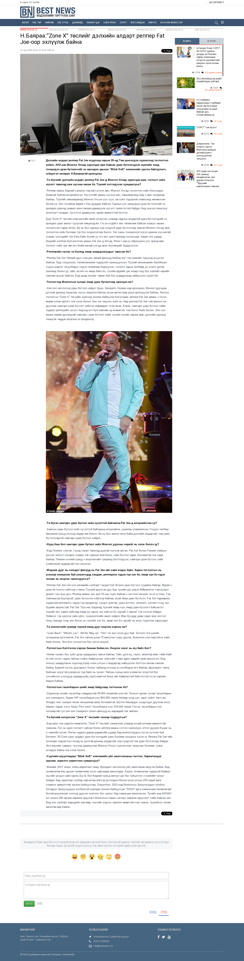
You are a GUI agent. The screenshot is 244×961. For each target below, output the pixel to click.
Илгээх (29, 903)
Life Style (63, 22)
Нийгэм (49, 22)
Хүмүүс (152, 22)
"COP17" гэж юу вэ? (206, 127)
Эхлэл (25, 22)
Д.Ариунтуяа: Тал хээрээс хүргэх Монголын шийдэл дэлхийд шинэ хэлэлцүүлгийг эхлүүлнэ (206, 151)
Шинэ (188, 41)
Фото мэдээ (138, 22)
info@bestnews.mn (103, 946)
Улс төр (36, 22)
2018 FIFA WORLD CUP (171, 22)
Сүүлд (163, 912)
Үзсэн (212, 41)
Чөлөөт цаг (93, 22)
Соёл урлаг (109, 22)
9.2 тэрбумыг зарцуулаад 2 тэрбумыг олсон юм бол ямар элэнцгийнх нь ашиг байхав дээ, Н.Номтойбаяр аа (208, 107)
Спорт (123, 22)
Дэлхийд (77, 22)
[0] (75, 857)
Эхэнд (152, 912)
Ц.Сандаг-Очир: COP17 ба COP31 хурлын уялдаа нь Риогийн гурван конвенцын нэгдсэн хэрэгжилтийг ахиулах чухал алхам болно (208, 57)
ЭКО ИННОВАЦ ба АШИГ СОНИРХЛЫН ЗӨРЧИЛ (209, 80)
